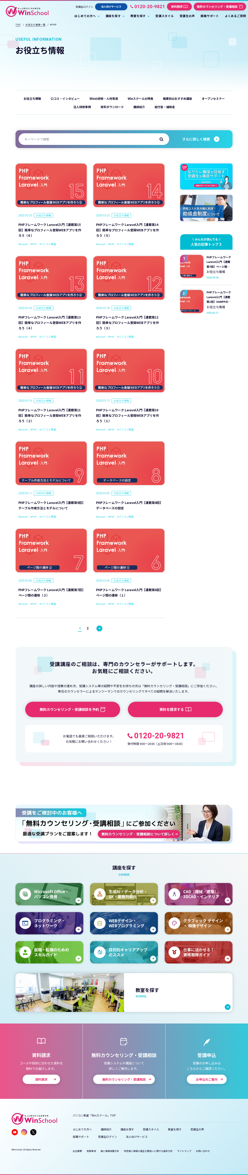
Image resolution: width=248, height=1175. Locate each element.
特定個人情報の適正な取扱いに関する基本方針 (148, 1151)
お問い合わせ (203, 1151)
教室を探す (175, 1129)
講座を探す (127, 1129)
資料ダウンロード (112, 107)
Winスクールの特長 (140, 98)
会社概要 (77, 1151)
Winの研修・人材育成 (104, 98)
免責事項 (91, 1151)
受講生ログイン (84, 6)
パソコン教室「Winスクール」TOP (94, 1115)
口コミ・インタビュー (65, 98)
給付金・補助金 (165, 107)
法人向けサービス (137, 1137)
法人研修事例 (82, 107)
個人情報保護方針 (110, 1151)
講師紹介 (139, 107)
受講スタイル (151, 1129)
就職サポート (81, 1137)
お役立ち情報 (32, 98)
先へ (99, 628)
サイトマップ (184, 1151)
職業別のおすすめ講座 (177, 98)
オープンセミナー (213, 98)
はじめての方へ (82, 1129)
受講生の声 (197, 1129)
